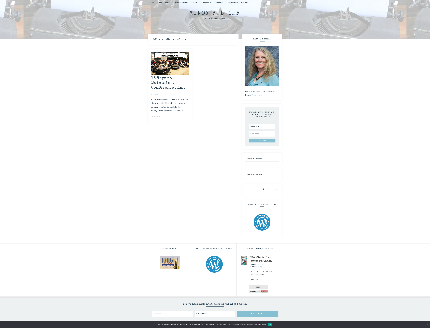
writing (154, 94)
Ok (270, 324)
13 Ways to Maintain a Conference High (168, 83)
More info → (255, 280)
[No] (427, 325)
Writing (259, 266)
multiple (260, 264)
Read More (155, 116)
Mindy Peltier (215, 13)
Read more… (257, 95)
